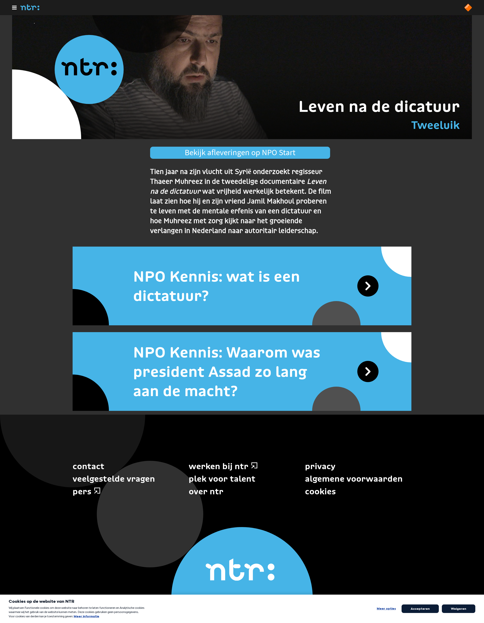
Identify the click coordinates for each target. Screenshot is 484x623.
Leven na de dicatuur (379, 106)
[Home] (29, 9)
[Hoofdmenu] (14, 7)
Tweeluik (435, 125)
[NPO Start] (468, 10)
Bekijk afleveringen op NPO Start (240, 152)
